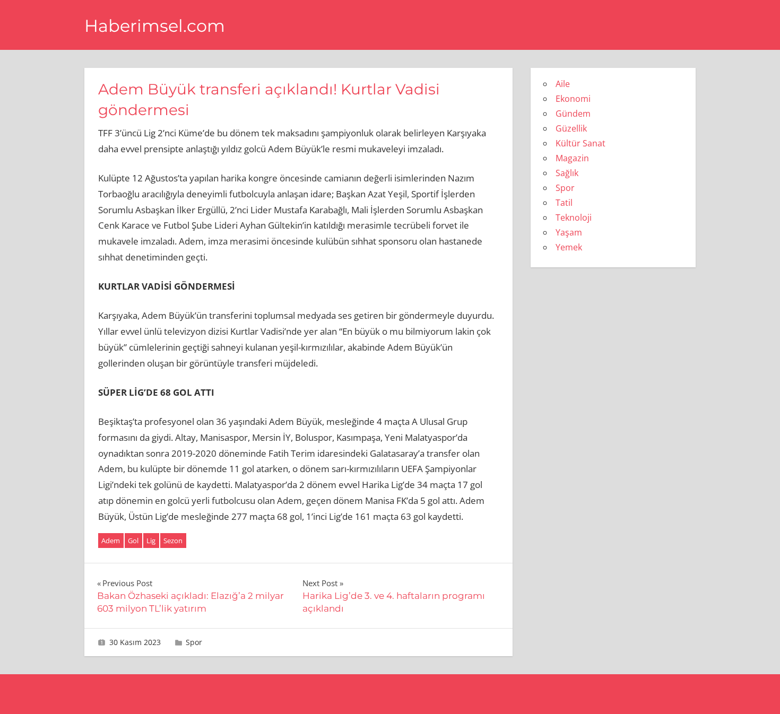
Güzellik (571, 128)
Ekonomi (573, 99)
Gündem (573, 113)
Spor (194, 642)
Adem (110, 540)
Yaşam (569, 232)
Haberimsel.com (154, 25)
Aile (563, 84)
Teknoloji (574, 217)
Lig (150, 540)
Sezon (173, 540)
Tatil (564, 202)
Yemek (569, 247)
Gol (133, 540)
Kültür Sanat (580, 143)
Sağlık (567, 173)
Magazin (572, 158)
